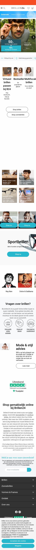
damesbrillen (20, 415)
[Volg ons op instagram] (19, 512)
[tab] (18, 480)
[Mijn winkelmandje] (32, 8)
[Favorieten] (28, 8)
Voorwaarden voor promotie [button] (18, 53)
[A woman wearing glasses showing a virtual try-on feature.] (5, 346)
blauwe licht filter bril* (13, 435)
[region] (7, 71)
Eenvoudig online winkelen (8, 331)
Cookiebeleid (23, 535)
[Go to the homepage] (18, 8)
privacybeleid (25, 465)
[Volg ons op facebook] (16, 512)
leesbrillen (6, 431)
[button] (2, 37)
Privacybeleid (6, 537)
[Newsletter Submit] (29, 470)
